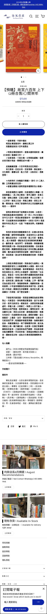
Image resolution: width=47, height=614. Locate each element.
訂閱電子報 (6, 568)
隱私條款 (6, 560)
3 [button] (26, 77)
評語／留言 (8, 418)
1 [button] (21, 77)
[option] (23, 5)
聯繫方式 (5, 576)
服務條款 (6, 547)
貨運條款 (6, 556)
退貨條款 (6, 551)
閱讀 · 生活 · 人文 (9, 584)
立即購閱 (8, 487)
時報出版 (23, 86)
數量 (23, 111)
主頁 (23, 82)
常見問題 (6, 543)
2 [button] (24, 77)
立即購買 (23, 132)
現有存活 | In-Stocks (15, 609)
